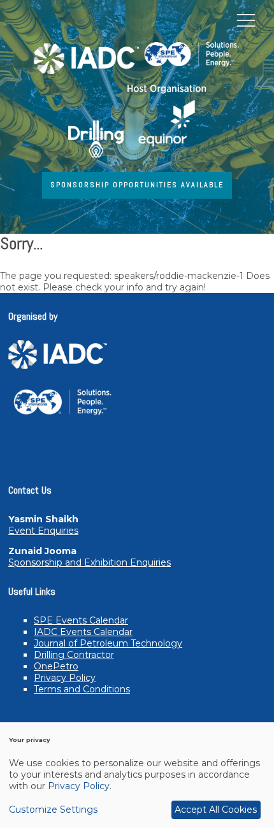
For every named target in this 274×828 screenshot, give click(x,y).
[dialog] (137, 775)
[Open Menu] (245, 19)
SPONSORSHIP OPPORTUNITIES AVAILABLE (137, 185)
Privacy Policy (65, 677)
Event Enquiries (43, 530)
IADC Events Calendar (83, 632)
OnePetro (56, 666)
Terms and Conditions (82, 689)
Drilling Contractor (74, 654)
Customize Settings (53, 809)
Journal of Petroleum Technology (108, 643)
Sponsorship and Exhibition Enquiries (89, 562)
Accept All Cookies (216, 809)
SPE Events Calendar (81, 620)
